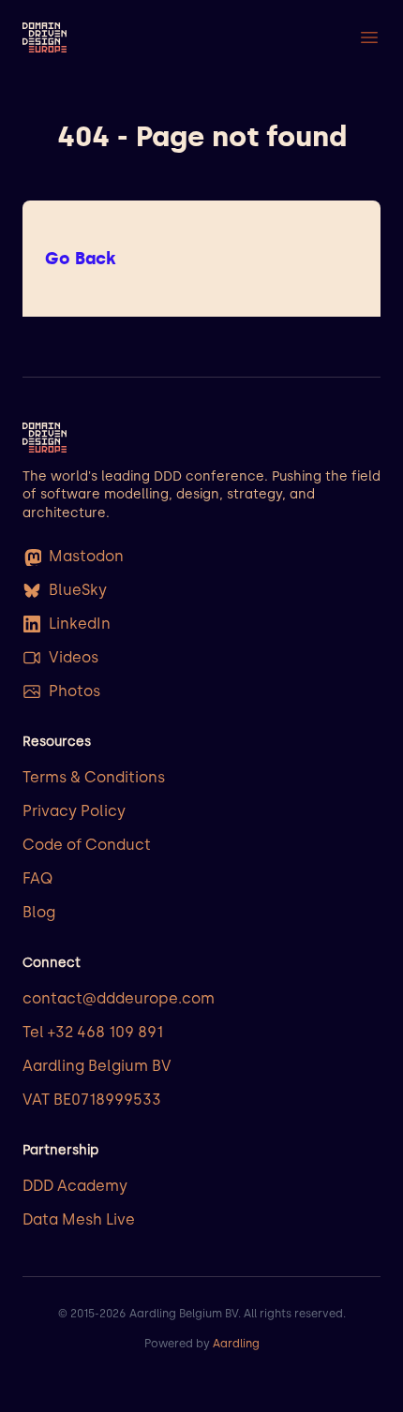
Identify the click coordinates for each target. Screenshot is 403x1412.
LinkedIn (80, 623)
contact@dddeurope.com (118, 998)
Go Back (80, 258)
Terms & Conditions (93, 777)
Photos (74, 691)
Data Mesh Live (78, 1219)
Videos (73, 657)
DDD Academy (74, 1186)
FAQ (37, 878)
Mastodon (86, 556)
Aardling (236, 1343)
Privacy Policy (74, 811)
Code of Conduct (86, 845)
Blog (38, 912)
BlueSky (78, 590)
